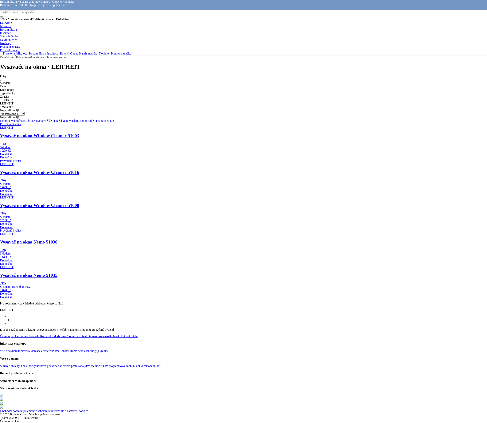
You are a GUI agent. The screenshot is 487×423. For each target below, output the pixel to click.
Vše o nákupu (8, 351)
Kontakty (14, 366)
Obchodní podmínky (12, 411)
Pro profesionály (76, 366)
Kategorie (10, 57)
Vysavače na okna (57, 57)
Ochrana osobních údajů (39, 411)
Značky (31, 366)
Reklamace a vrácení (39, 351)
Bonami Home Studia (73, 351)
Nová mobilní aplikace (132, 366)
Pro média (92, 366)
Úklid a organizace (22, 57)
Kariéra (61, 366)
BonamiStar (153, 366)
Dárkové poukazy (46, 366)
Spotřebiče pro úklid (40, 57)
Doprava (22, 351)
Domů (3, 57)
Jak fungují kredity (97, 351)
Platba (56, 351)
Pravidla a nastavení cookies (71, 411)
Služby (4, 366)
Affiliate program (108, 366)
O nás (23, 366)
